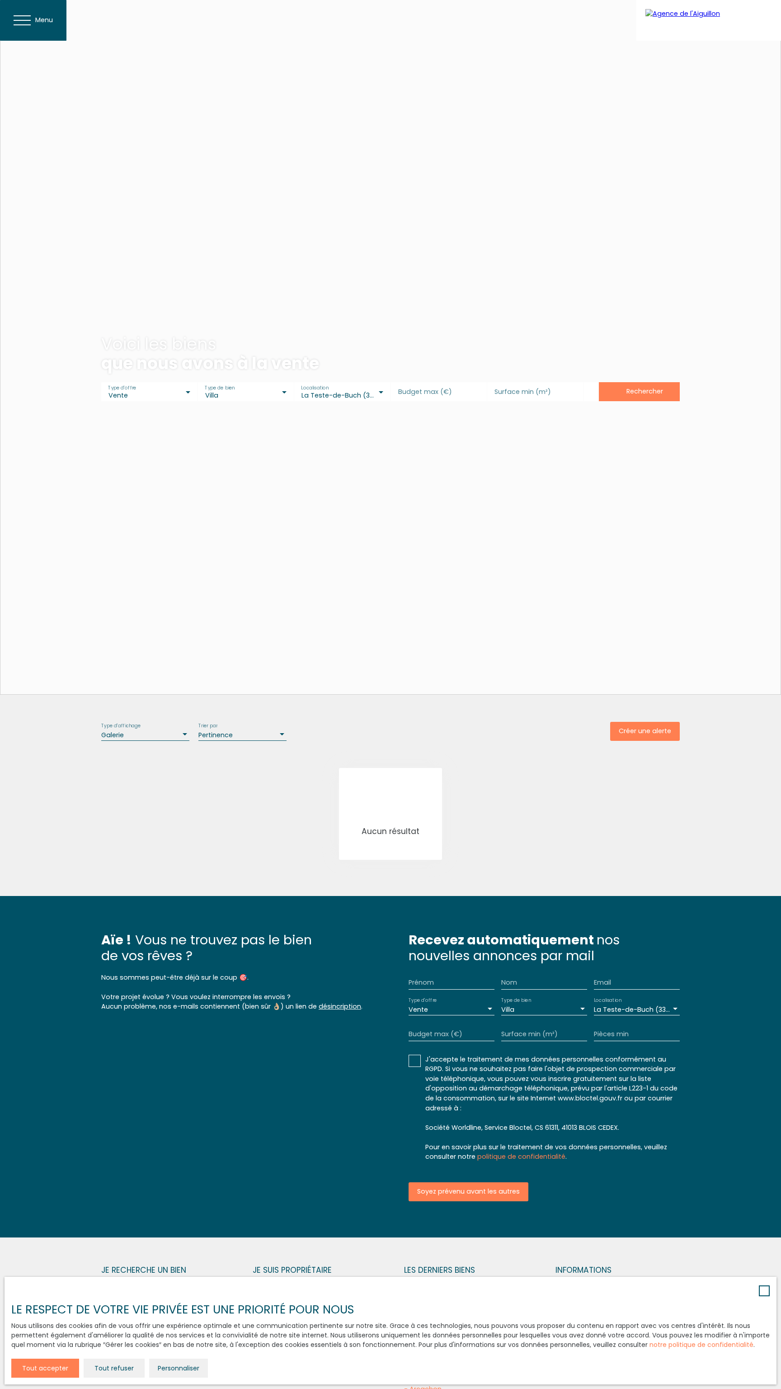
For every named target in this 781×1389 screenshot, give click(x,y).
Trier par (207, 726)
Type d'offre (122, 388)
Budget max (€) (425, 392)
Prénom (421, 982)
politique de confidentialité (521, 1156)
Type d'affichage (121, 726)
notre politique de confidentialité (701, 1344)
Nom (509, 982)
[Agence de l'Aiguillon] (708, 20)
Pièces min (611, 1034)
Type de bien (220, 388)
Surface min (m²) (522, 392)
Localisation (315, 388)
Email (602, 982)
